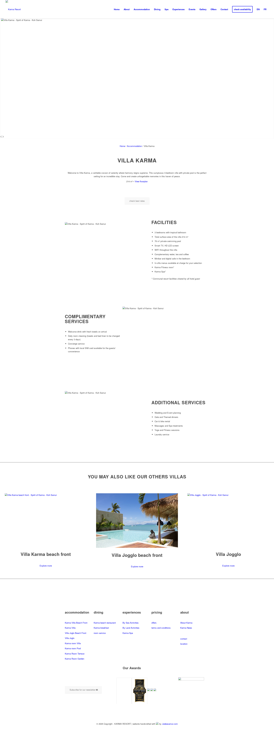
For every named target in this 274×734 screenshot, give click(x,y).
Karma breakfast (101, 627)
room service (100, 632)
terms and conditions (161, 627)
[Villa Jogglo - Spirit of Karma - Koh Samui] (228, 494)
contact (183, 638)
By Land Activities (131, 627)
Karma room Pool (73, 648)
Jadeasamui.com (170, 723)
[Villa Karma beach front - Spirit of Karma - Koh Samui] (46, 494)
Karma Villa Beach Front (76, 622)
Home (122, 146)
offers (154, 622)
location (183, 643)
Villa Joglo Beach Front (75, 632)
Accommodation (134, 146)
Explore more (46, 565)
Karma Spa (128, 632)
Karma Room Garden (74, 658)
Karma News (186, 627)
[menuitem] (117, 9)
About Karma (186, 622)
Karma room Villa (73, 643)
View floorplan (141, 181)
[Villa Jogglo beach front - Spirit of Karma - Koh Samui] (137, 546)
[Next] (3, 136)
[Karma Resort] (13, 9)
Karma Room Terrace (74, 653)
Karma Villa (70, 627)
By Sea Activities (131, 622)
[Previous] (1, 136)
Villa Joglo (69, 638)
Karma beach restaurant (105, 622)
